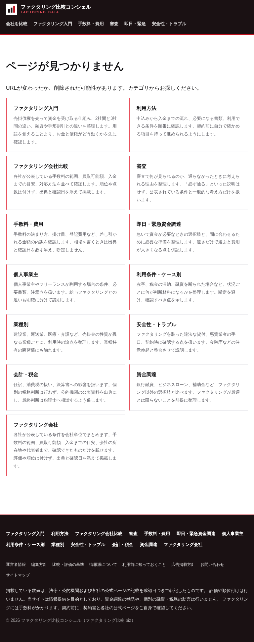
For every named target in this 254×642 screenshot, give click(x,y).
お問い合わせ (212, 564)
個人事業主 (232, 533)
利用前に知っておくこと (144, 564)
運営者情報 (16, 564)
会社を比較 (16, 23)
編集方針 (39, 564)
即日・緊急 (135, 23)
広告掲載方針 (183, 564)
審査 (114, 23)
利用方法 (59, 533)
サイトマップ (18, 575)
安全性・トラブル (169, 23)
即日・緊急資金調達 (196, 533)
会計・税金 (122, 544)
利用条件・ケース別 (25, 544)
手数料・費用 (91, 23)
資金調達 (148, 544)
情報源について (103, 564)
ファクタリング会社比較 (98, 533)
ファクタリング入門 (52, 23)
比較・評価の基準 (68, 564)
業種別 (57, 544)
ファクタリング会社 (183, 544)
